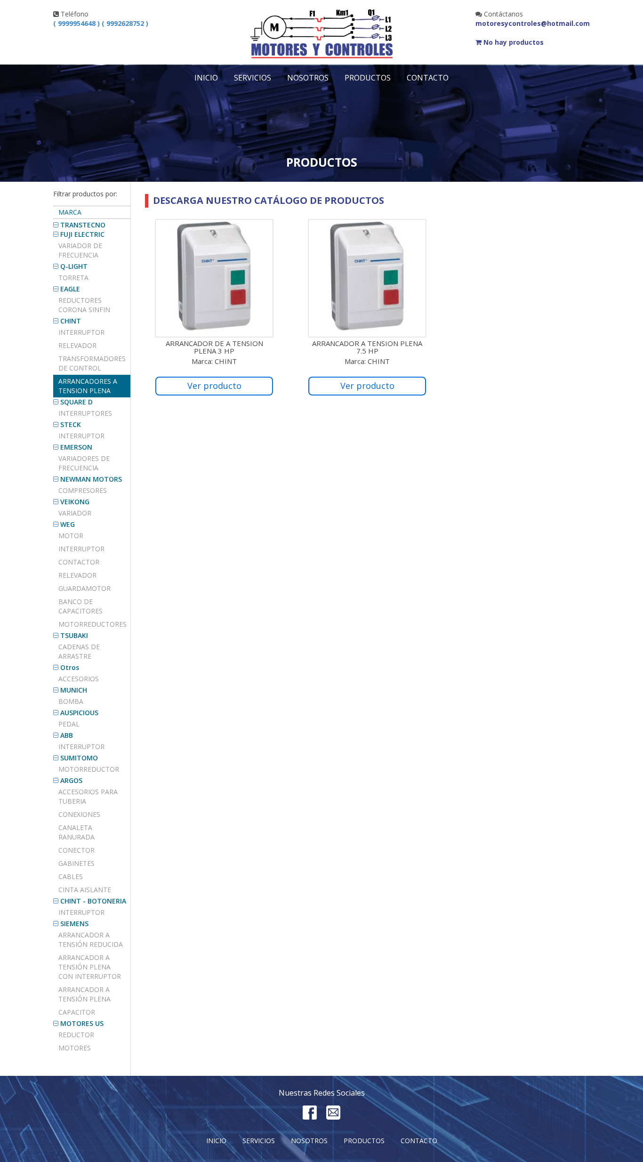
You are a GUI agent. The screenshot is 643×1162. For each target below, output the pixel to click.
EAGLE (70, 288)
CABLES (70, 876)
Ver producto (214, 385)
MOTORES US (82, 1023)
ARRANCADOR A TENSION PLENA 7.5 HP (367, 347)
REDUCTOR (76, 1034)
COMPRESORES (82, 490)
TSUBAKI (74, 635)
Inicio (206, 78)
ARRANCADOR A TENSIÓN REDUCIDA (90, 939)
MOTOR (70, 535)
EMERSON (76, 447)
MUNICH (73, 690)
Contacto (428, 78)
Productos (368, 78)
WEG (67, 524)
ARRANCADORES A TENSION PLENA (87, 386)
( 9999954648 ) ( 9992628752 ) (100, 23)
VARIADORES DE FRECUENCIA (84, 463)
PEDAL (69, 723)
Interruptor (81, 332)
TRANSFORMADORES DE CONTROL (92, 363)
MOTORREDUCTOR (88, 769)
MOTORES (74, 1047)
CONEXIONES (79, 814)
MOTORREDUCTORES (92, 624)
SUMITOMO (79, 757)
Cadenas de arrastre (79, 651)
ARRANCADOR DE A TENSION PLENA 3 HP (214, 347)
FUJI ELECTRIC (82, 234)
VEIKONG (74, 501)
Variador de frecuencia (80, 250)
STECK (70, 424)
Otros (69, 667)
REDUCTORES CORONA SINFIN (84, 305)
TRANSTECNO (82, 224)
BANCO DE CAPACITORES (80, 606)
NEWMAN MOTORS (91, 479)
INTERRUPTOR (81, 435)
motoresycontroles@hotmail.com (532, 23)
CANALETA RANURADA (76, 832)
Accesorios (78, 678)
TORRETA (73, 277)
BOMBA (70, 701)
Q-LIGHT (74, 266)
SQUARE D (76, 401)
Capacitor (76, 1012)
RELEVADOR (77, 575)
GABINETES (76, 863)
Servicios (252, 78)
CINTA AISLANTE (84, 889)
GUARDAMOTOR (84, 588)
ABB (66, 735)
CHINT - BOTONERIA (93, 900)
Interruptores (85, 413)
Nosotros (308, 78)
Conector (76, 850)
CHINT (70, 320)
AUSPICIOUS (79, 712)
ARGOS (71, 780)
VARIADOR (74, 512)
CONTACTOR (78, 561)
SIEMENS (74, 923)
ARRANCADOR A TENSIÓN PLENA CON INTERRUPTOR (89, 967)
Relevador (77, 345)
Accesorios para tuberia (88, 796)
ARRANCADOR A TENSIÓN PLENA (84, 994)
